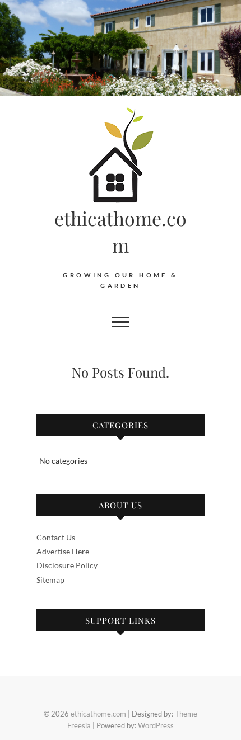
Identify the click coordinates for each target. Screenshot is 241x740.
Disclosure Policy (67, 565)
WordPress (156, 725)
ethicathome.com (120, 231)
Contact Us (55, 537)
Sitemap (50, 580)
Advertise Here (62, 551)
